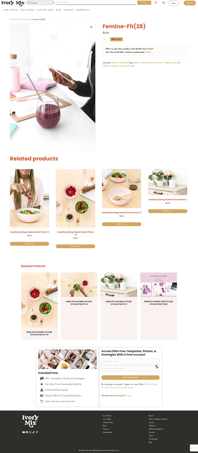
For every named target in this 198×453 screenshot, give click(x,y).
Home (12, 19)
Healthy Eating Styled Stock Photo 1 (119, 303)
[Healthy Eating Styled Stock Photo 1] (118, 284)
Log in (129, 396)
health (177, 63)
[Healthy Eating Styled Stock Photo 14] (39, 299)
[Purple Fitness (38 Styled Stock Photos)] (158, 284)
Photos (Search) (24, 19)
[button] (91, 27)
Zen (117, 450)
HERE (148, 52)
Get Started (130, 377)
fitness (151, 63)
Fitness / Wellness (164, 63)
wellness (106, 66)
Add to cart (116, 39)
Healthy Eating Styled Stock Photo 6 (79, 303)
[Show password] (157, 366)
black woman (140, 63)
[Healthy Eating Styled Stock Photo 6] (79, 284)
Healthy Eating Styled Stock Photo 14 (39, 333)
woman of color (127, 66)
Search (144, 2)
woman (114, 66)
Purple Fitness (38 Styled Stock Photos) (158, 303)
